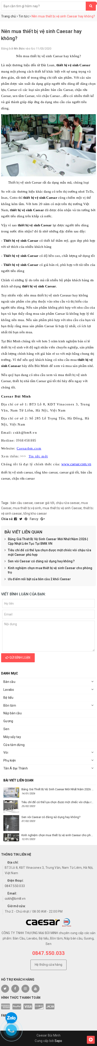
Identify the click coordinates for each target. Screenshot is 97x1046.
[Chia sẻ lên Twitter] (21, 519)
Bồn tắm (9, 705)
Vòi (5, 752)
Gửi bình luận (19, 657)
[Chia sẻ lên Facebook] (16, 519)
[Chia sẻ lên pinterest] (26, 519)
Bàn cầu (9, 682)
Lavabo (8, 689)
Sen (6, 729)
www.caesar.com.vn (76, 464)
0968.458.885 (26, 440)
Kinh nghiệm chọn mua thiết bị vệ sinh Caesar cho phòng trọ (50, 570)
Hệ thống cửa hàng (48, 964)
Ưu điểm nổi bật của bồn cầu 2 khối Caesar (39, 579)
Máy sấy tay (12, 737)
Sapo (58, 1041)
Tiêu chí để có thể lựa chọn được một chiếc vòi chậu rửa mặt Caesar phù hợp (49, 552)
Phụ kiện (9, 760)
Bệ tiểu (8, 697)
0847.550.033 (15, 886)
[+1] (43, 519)
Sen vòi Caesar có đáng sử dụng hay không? (41, 561)
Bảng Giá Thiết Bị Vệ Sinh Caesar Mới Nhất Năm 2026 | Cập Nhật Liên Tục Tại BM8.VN (48, 541)
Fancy (34, 519)
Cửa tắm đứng (14, 745)
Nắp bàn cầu (12, 713)
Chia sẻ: (7, 519)
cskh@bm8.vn (15, 898)
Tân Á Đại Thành (15, 768)
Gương (8, 721)
